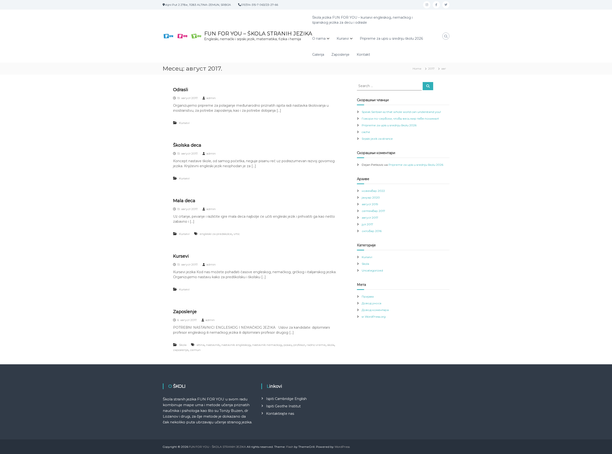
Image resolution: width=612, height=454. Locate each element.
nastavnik (213, 345)
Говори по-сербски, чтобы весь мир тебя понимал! (400, 118)
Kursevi (343, 38)
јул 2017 (367, 224)
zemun (195, 350)
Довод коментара (375, 310)
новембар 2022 (373, 191)
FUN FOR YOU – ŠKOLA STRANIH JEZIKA (258, 33)
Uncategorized (372, 270)
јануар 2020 (371, 197)
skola (330, 345)
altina (200, 345)
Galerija (318, 54)
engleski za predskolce (216, 234)
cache (366, 132)
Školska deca (187, 145)
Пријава (368, 296)
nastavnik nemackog (267, 345)
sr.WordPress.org (374, 316)
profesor (299, 345)
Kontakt (363, 54)
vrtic (237, 234)
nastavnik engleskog (236, 345)
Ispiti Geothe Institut (283, 406)
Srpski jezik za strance (377, 138)
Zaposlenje (340, 54)
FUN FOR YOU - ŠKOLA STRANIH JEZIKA (217, 446)
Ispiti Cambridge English (286, 399)
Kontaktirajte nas (280, 413)
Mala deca (184, 200)
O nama (319, 38)
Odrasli (180, 89)
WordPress (342, 446)
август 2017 (370, 217)
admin (211, 98)
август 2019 (370, 204)
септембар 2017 (373, 211)
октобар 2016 (372, 231)
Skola (182, 345)
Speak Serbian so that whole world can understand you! (401, 112)
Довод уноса (371, 303)
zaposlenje (180, 350)
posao (288, 345)
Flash (289, 446)
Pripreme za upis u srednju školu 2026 (391, 38)
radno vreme (316, 345)
